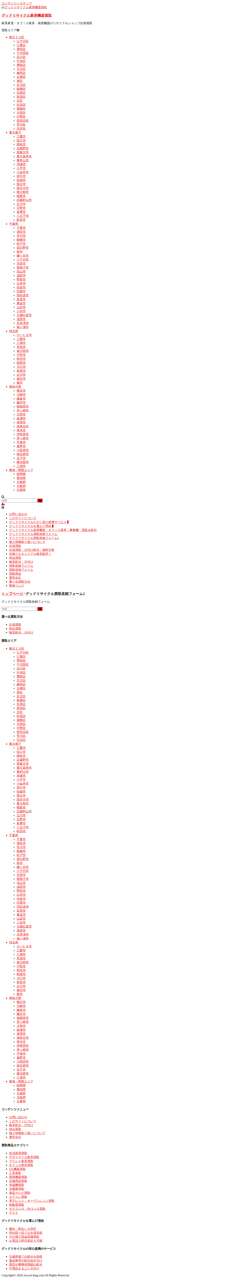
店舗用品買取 (18, 1181)
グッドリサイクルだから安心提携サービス (38, 522)
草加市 (21, 347)
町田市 (21, 219)
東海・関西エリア (21, 470)
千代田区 (23, 53)
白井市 (21, 283)
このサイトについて (22, 518)
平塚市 (21, 442)
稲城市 (21, 180)
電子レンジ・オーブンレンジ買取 (31, 1200)
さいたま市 (24, 335)
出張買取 (15, 545)
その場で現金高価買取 (24, 1236)
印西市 (21, 291)
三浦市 (21, 466)
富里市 (21, 299)
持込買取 (15, 557)
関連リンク (16, 585)
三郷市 (21, 339)
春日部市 (23, 351)
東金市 (21, 303)
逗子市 (21, 458)
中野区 (21, 116)
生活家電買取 (18, 1153)
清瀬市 (21, 164)
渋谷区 (21, 128)
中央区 (21, 61)
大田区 (21, 112)
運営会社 (15, 577)
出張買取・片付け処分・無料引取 (31, 549)
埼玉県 (13, 331)
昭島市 (21, 196)
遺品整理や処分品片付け (25, 1260)
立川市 (21, 204)
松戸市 (21, 243)
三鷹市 (21, 136)
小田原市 (23, 450)
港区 (20, 80)
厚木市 (21, 430)
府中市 (21, 176)
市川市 (21, 235)
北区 (20, 100)
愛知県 (21, 478)
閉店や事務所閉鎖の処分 (25, 1264)
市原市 (21, 263)
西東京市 (23, 152)
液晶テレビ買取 (19, 1192)
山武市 (21, 307)
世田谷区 (23, 120)
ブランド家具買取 (21, 1161)
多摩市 (21, 212)
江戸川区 (23, 41)
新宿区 (21, 96)
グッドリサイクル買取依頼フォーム (33, 534)
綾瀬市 (21, 418)
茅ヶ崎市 (23, 410)
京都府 (21, 482)
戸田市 (21, 354)
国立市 (21, 184)
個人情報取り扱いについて (27, 542)
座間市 (21, 422)
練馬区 (21, 73)
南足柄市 (23, 454)
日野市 (21, 208)
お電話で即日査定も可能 (25, 1240)
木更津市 (23, 323)
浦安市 (21, 231)
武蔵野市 (23, 148)
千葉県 (13, 223)
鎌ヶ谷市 (23, 255)
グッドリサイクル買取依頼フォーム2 (34, 538)
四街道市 (23, 295)
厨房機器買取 (18, 1177)
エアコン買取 (18, 1196)
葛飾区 (21, 108)
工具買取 (15, 1173)
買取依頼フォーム (21, 565)
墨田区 (21, 49)
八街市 (21, 311)
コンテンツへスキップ (17, 3)
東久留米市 (24, 156)
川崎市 (21, 394)
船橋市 (21, 239)
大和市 (21, 414)
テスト (13, 1212)
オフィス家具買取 (21, 1165)
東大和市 (23, 192)
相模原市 (23, 406)
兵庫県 (21, 490)
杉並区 (21, 104)
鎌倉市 (21, 398)
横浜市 (21, 390)
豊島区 (21, 65)
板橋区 (21, 88)
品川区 (21, 57)
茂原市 (21, 319)
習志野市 (23, 247)
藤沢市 (21, 402)
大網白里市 (24, 315)
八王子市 (23, 215)
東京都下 (15, 132)
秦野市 (21, 446)
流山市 (21, 271)
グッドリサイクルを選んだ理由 (30, 526)
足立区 (21, 84)
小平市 (21, 168)
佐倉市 (21, 287)
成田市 (21, 275)
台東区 (21, 76)
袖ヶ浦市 (23, 327)
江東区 (21, 45)
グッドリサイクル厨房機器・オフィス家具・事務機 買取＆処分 (53, 530)
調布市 (21, 144)
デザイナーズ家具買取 (24, 1157)
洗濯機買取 (16, 1184)
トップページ (12, 594)
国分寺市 (23, 188)
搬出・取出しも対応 (22, 1228)
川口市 (21, 366)
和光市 (21, 358)
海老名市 (23, 426)
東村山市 (23, 160)
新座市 (21, 370)
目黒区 (21, 92)
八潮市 (21, 343)
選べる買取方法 (19, 581)
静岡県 (21, 474)
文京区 (21, 69)
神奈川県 (15, 386)
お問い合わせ (18, 514)
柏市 (20, 251)
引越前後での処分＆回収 (25, 1256)
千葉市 (21, 227)
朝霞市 (21, 362)
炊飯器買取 (16, 1204)
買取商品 (15, 573)
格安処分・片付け (21, 561)
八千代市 (23, 259)
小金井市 (23, 172)
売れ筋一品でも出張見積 (25, 1232)
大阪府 (21, 486)
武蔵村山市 (24, 200)
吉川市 (21, 374)
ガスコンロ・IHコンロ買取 (27, 1208)
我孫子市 (23, 267)
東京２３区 (16, 37)
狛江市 (21, 140)
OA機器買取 (17, 1169)
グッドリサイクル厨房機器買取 (27, 15)
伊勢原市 (23, 434)
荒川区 (21, 124)
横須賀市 (23, 462)
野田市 (21, 279)
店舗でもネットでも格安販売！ (30, 553)
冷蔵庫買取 (16, 1188)
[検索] (40, 500)
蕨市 (20, 382)
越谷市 (21, 378)
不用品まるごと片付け (24, 1268)
